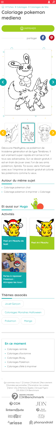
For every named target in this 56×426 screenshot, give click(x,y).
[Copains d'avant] (15, 416)
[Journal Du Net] (41, 404)
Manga (28, 320)
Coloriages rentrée (17, 349)
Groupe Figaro (42, 388)
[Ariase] (15, 422)
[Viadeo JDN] (41, 416)
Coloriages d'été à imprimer (22, 366)
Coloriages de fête (39, 7)
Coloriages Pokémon (18, 361)
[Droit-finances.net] (41, 410)
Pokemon (10, 320)
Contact (26, 383)
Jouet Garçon (12, 303)
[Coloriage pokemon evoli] (44, 133)
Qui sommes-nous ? (12, 383)
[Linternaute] (15, 410)
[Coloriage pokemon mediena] (28, 133)
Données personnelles (17, 385)
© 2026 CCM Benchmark (28, 390)
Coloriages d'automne (19, 353)
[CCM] (15, 404)
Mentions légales (26, 388)
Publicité (35, 383)
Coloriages (22, 7)
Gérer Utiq (12, 388)
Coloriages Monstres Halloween (23, 312)
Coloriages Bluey (16, 357)
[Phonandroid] (41, 422)
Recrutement (46, 383)
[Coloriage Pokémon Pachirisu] (11, 133)
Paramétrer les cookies (39, 385)
